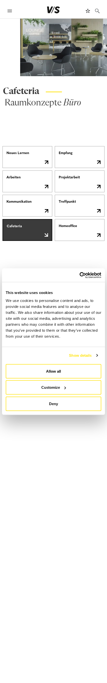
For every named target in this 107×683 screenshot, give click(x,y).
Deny (53, 403)
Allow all (53, 371)
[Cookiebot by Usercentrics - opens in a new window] (79, 275)
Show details (80, 355)
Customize (50, 387)
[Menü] (9, 11)
